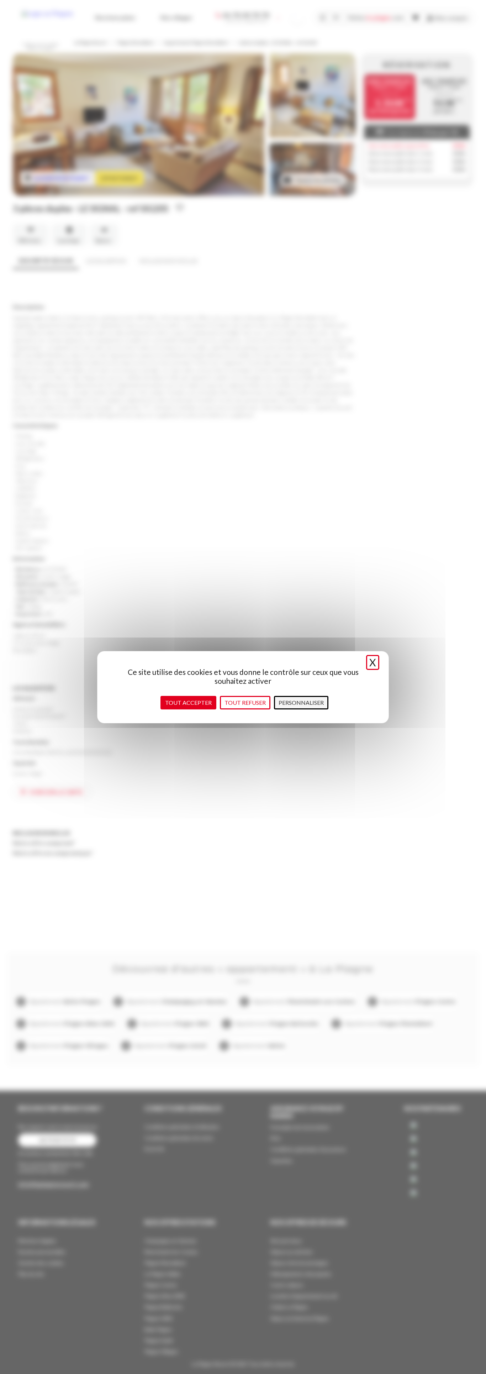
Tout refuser (245, 702)
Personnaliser (301, 702)
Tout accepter (188, 702)
